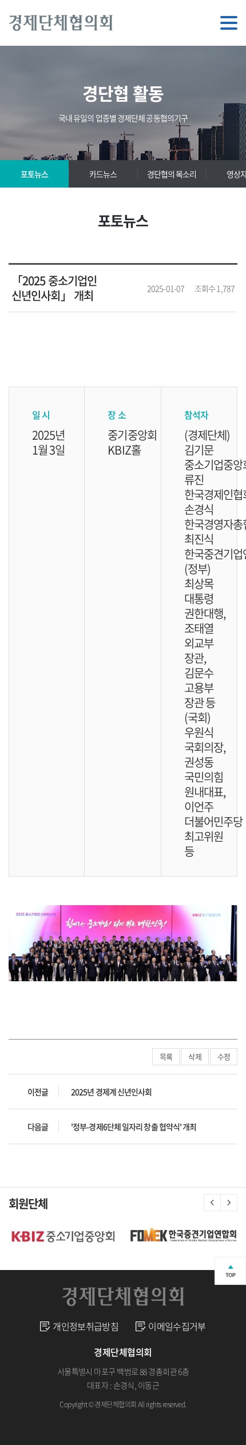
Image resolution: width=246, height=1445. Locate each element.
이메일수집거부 (177, 1326)
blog (159, 1418)
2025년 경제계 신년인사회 (111, 1091)
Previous (212, 1202)
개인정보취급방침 (85, 1326)
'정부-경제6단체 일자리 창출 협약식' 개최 (133, 1126)
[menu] (228, 22)
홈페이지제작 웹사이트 (116, 1418)
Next (228, 1202)
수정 (223, 1056)
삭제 (194, 1056)
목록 (166, 1056)
